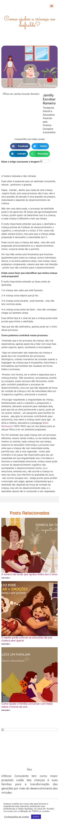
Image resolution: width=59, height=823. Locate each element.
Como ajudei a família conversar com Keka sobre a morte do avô (26, 705)
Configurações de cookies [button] (16, 817)
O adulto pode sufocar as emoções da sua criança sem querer (26, 639)
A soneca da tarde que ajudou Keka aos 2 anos (29, 574)
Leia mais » (5, 578)
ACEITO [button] (36, 817)
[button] (51, 6)
